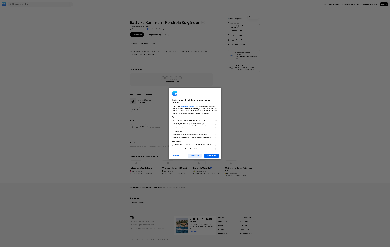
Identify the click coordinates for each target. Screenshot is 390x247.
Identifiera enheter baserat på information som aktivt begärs (191, 138)
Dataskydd (175, 155)
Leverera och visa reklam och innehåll (184, 149)
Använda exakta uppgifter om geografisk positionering (189, 134)
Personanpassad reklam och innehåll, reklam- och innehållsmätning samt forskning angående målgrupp (189, 124)
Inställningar (195, 155)
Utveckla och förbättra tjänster (181, 128)
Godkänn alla (211, 155)
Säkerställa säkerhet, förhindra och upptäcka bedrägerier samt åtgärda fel (192, 145)
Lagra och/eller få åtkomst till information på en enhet (189, 120)
